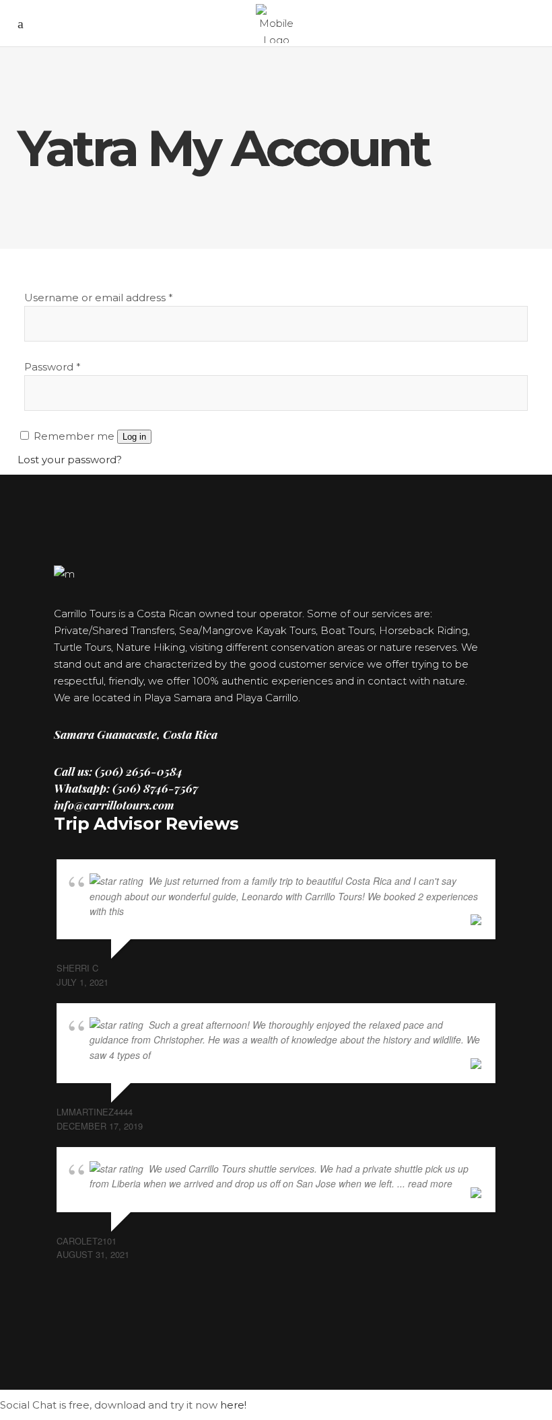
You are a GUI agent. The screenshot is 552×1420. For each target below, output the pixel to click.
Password (52, 366)
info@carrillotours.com (114, 804)
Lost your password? (70, 459)
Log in (134, 437)
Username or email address (98, 297)
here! (233, 1404)
